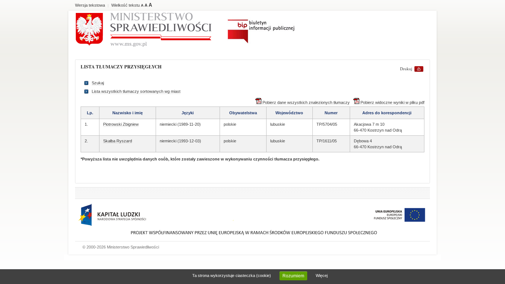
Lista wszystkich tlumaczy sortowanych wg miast (136, 91)
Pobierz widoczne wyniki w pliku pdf (391, 102)
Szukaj (98, 83)
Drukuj (406, 69)
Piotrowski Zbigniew (121, 124)
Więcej (322, 275)
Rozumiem (293, 275)
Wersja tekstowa (90, 5)
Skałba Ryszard (117, 141)
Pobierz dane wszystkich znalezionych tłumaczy (305, 102)
